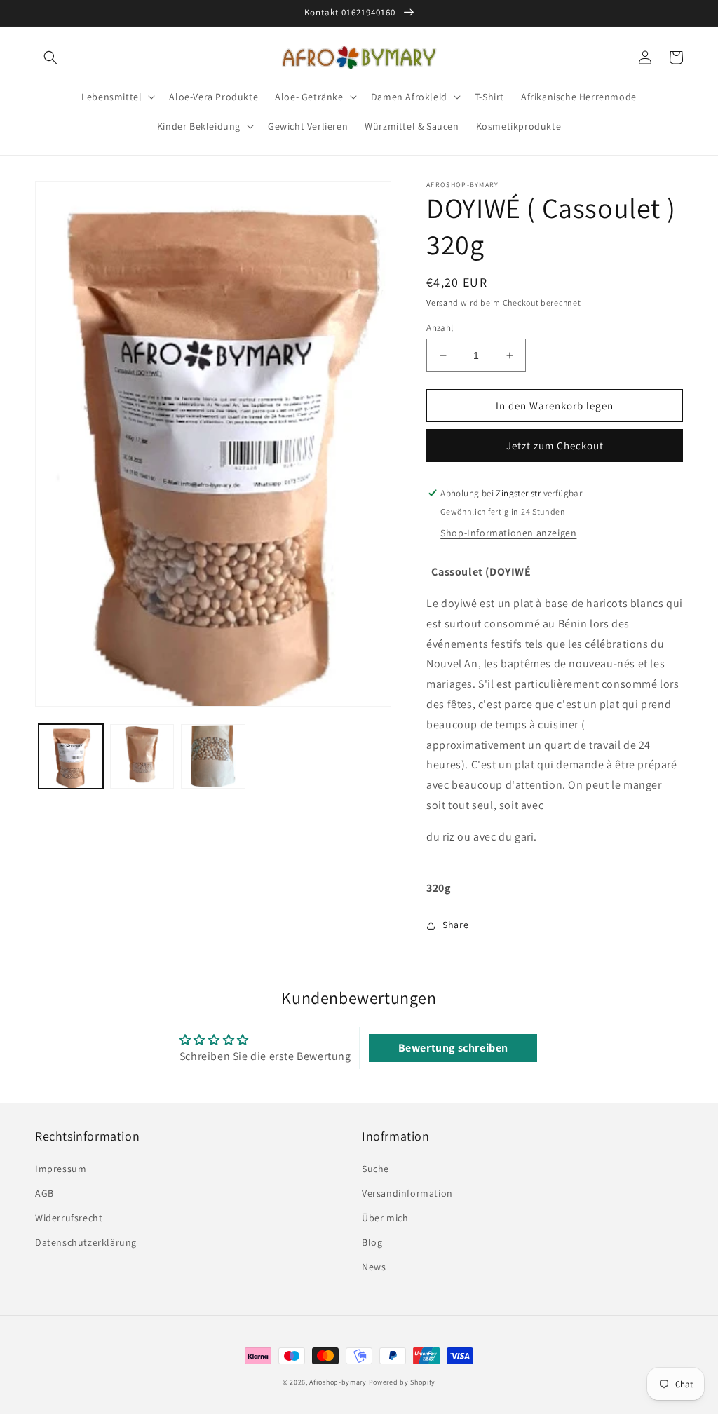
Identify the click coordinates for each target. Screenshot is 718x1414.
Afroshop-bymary (338, 1382)
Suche (375, 1168)
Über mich (385, 1217)
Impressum (60, 1168)
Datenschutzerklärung (86, 1242)
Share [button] (455, 924)
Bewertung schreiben (453, 1047)
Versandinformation (407, 1193)
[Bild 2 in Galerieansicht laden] (142, 756)
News (374, 1266)
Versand (442, 302)
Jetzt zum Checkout (555, 445)
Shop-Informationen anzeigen (508, 532)
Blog (372, 1242)
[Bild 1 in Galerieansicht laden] (71, 756)
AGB (44, 1193)
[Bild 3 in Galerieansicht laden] (213, 756)
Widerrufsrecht (68, 1217)
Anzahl (439, 328)
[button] (50, 57)
